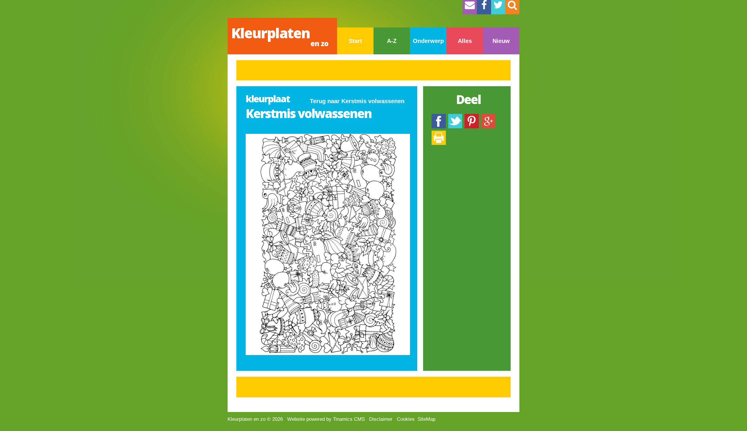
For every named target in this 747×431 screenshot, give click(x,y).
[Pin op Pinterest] (472, 117)
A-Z (392, 41)
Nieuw (501, 41)
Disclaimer (380, 419)
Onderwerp (428, 41)
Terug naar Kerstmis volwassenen (357, 101)
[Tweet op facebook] (455, 117)
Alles (465, 41)
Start (355, 41)
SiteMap (426, 419)
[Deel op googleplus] (488, 117)
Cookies (406, 419)
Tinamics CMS (349, 419)
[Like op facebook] (439, 117)
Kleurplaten (279, 35)
